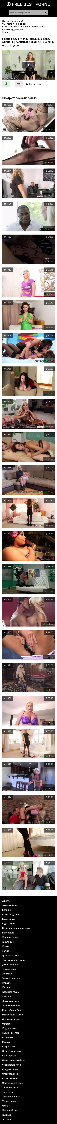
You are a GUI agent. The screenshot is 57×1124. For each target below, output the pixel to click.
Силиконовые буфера (13, 1060)
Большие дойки (10, 914)
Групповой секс (10, 955)
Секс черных (9, 1055)
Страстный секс (10, 1078)
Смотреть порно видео (14, 23)
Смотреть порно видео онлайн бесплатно (24, 26)
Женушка (7, 973)
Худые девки (9, 1101)
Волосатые (8, 932)
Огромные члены (11, 1019)
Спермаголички (10, 1074)
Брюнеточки (8, 919)
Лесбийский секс (11, 1005)
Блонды (6, 910)
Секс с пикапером (11, 1051)
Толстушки (8, 1092)
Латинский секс (10, 1001)
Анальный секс (10, 905)
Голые (5, 951)
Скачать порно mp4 (12, 21)
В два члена (8, 923)
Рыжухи (6, 1042)
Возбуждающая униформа (16, 928)
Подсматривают (10, 1028)
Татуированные (10, 1087)
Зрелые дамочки (11, 978)
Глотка (5, 946)
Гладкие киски (10, 937)
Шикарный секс (10, 1110)
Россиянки (8, 1037)
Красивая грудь (10, 992)
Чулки (5, 1105)
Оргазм (6, 1023)
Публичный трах (10, 1033)
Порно (5, 32)
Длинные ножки (10, 964)
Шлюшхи (6, 1115)
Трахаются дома (11, 1096)
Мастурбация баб (11, 1010)
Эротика (6, 1119)
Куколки (6, 996)
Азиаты (6, 900)
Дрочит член (9, 969)
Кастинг (6, 987)
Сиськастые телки (11, 1064)
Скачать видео (36, 84)
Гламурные (8, 941)
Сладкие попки (10, 1069)
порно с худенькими (13, 29)
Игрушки (6, 982)
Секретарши (8, 1046)
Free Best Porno (30, 4)
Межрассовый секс (12, 1014)
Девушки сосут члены (13, 960)
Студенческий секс (12, 1083)
